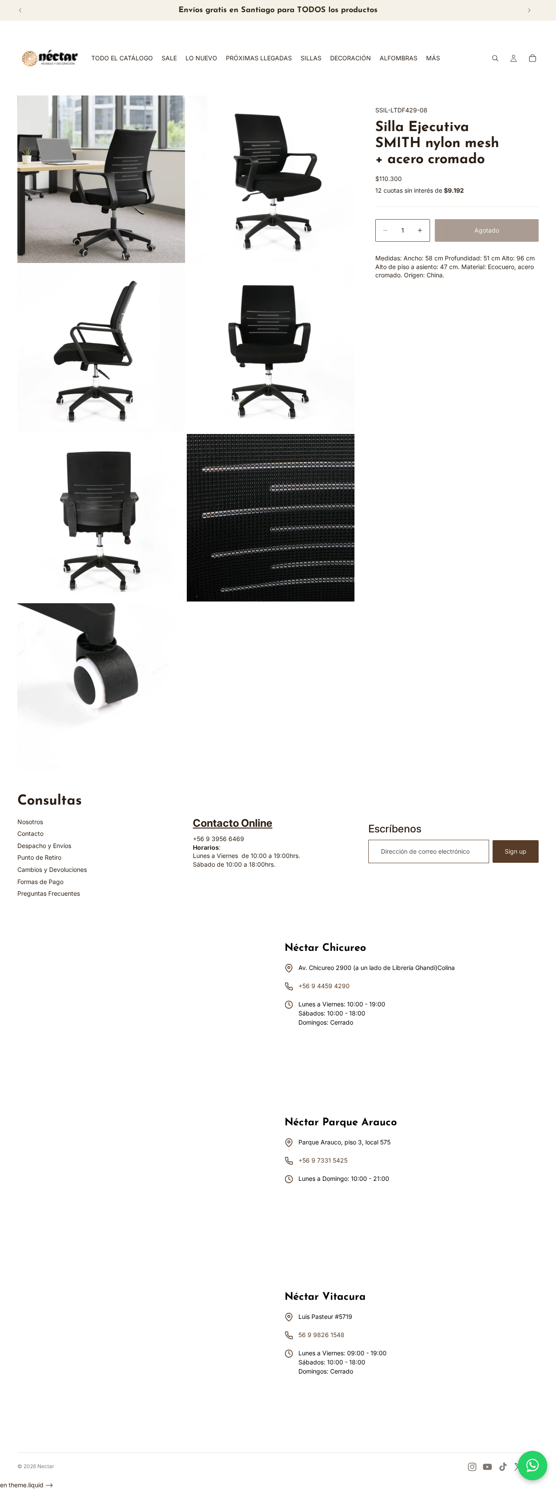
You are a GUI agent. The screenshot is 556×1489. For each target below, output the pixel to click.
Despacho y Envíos (44, 845)
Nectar (45, 1466)
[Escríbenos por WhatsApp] (532, 1465)
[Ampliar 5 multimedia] (101, 518)
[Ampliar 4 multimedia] (270, 348)
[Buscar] (495, 58)
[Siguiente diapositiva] (529, 10)
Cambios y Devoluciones (52, 869)
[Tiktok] (503, 1467)
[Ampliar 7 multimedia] (101, 687)
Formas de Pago (40, 881)
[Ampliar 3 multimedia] (101, 348)
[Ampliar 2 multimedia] (270, 179)
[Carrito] (532, 58)
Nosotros (30, 821)
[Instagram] (472, 1467)
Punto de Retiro (39, 857)
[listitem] (433, 58)
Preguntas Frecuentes (48, 893)
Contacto (30, 833)
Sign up (515, 851)
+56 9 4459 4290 (324, 985)
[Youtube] (487, 1467)
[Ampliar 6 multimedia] (270, 518)
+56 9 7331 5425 (323, 1160)
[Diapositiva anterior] (20, 10)
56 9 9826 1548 (321, 1334)
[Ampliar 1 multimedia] (101, 179)
